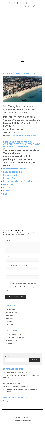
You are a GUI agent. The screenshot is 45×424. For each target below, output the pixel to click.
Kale (28, 417)
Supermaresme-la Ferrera (15, 168)
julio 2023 (9, 315)
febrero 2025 (10, 309)
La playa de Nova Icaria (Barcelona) (15, 386)
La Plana (7, 187)
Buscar (7, 356)
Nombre (9, 256)
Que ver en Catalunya (13, 334)
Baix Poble (8, 193)
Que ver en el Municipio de (15, 337)
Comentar (8, 241)
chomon (9, 209)
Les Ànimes (9, 184)
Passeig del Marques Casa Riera (18, 181)
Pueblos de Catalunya (22, 4)
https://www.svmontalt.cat (22, 135)
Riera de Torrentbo (12, 171)
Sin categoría (11, 344)
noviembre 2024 (11, 312)
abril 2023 (9, 325)
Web (7, 274)
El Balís (6, 190)
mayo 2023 (9, 321)
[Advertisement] (22, 32)
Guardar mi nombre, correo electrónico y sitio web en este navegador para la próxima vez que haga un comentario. (21, 286)
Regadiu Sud (9, 178)
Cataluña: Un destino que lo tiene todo (17, 372)
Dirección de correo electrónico (17, 265)
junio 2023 (9, 318)
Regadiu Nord (10, 175)
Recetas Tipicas (11, 341)
